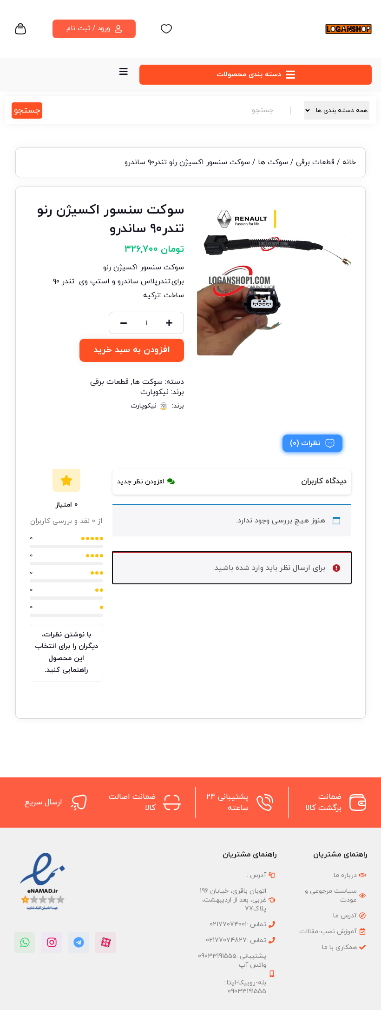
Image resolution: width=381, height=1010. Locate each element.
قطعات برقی (315, 162)
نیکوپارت (154, 392)
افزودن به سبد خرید (131, 350)
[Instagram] (51, 942)
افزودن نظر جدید (140, 481)
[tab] (312, 443)
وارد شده (249, 568)
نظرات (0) (305, 443)
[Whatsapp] (24, 942)
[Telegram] (78, 942)
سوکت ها (273, 162)
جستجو (27, 110)
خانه (349, 162)
